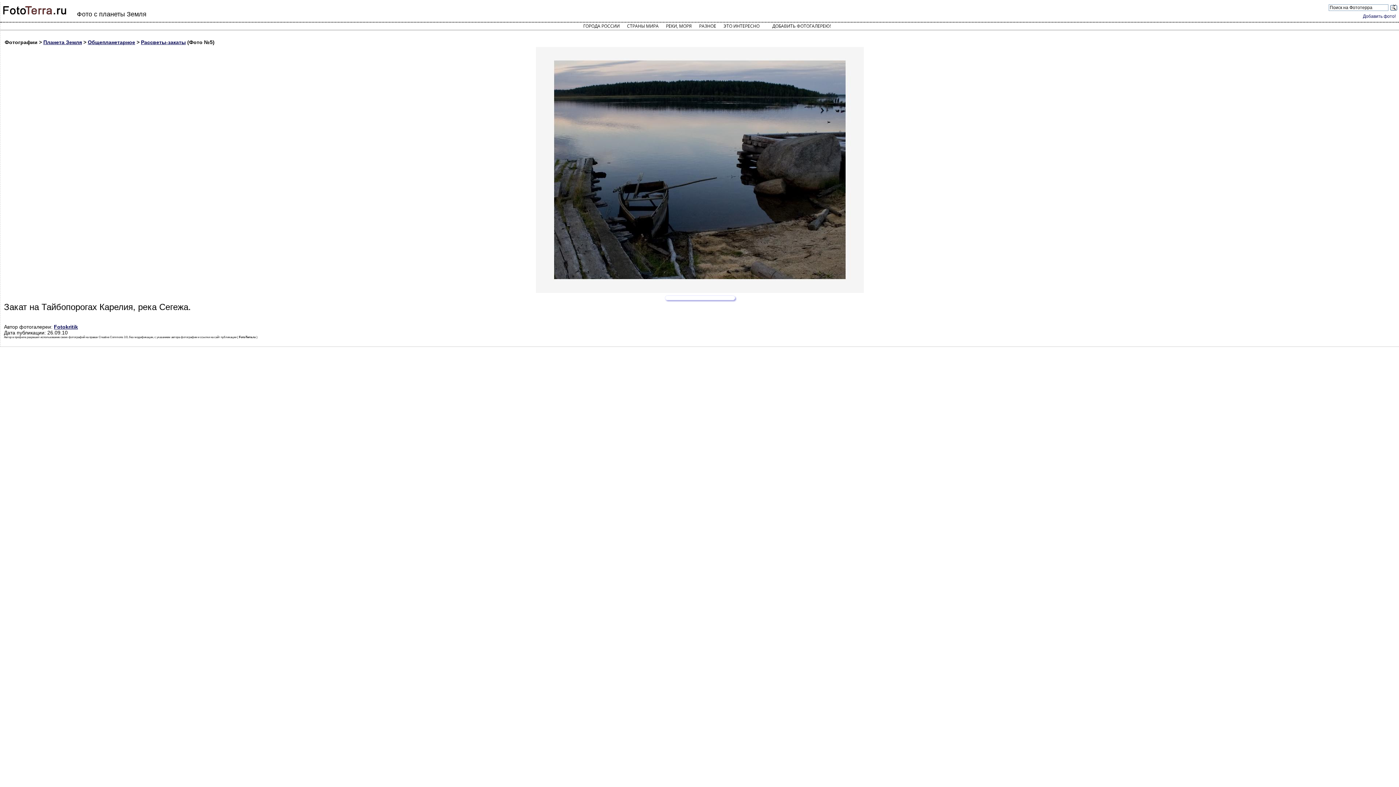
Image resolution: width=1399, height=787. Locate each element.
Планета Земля (62, 42)
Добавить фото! (1379, 16)
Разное (707, 26)
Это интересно (742, 26)
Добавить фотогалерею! (801, 26)
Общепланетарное (111, 42)
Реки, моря (679, 26)
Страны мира (643, 26)
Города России (601, 26)
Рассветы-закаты (163, 42)
